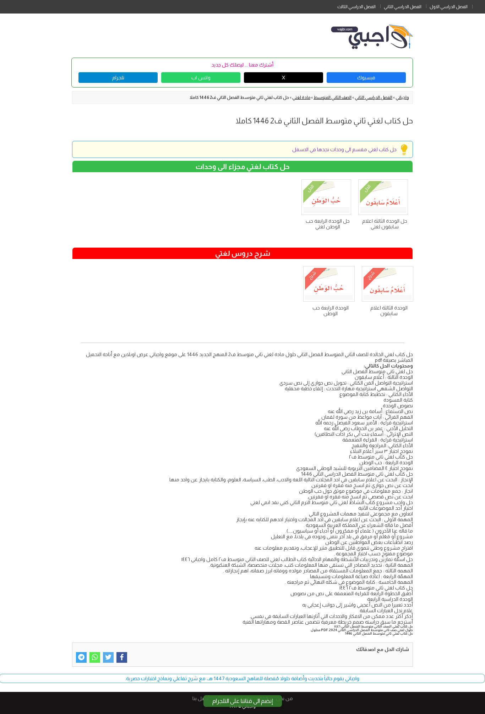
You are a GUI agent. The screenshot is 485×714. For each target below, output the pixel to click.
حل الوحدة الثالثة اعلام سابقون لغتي (384, 223)
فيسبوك (366, 77)
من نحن (284, 698)
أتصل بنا (200, 698)
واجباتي (402, 97)
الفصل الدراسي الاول (449, 6)
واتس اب (201, 77)
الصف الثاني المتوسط (333, 97)
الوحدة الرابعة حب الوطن (330, 310)
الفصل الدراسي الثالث (356, 6)
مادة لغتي (301, 97)
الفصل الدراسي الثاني (402, 6)
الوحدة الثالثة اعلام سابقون (389, 310)
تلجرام (118, 77)
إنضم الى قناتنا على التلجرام (242, 701)
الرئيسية (478, 5)
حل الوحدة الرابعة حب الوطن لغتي (328, 223)
